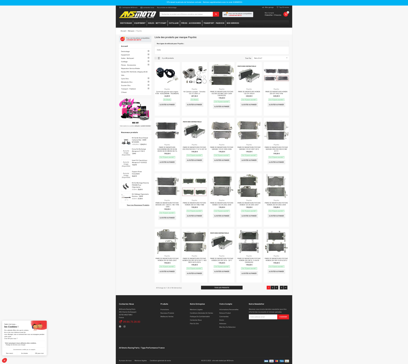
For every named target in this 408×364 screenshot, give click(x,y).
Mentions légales (196, 309)
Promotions (165, 309)
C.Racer (124, 92)
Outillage (124, 62)
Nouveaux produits (167, 313)
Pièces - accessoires (128, 65)
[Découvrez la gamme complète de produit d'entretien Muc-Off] (135, 112)
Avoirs (221, 320)
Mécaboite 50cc (126, 82)
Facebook (120, 327)
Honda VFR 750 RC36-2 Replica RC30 (134, 72)
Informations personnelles (229, 309)
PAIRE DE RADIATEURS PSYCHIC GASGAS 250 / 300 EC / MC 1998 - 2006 (167, 205)
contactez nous (148, 7)
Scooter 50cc (126, 85)
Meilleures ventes (167, 316)
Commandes (224, 316)
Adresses (222, 323)
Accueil (124, 46)
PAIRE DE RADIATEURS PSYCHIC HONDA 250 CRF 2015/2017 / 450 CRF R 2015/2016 (195, 260)
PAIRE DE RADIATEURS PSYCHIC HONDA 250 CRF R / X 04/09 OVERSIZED (249, 260)
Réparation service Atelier (130, 68)
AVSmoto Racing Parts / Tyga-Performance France (142, 348)
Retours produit (225, 313)
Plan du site (194, 323)
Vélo (122, 75)
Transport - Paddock (128, 89)
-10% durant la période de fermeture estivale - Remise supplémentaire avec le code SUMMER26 (204, 2)
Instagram (125, 327)
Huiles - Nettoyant (127, 58)
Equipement (125, 55)
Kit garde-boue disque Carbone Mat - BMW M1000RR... (140, 140)
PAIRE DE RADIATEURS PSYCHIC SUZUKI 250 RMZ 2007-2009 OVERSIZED (221, 93)
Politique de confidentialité (200, 316)
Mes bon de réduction (227, 327)
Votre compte (225, 304)
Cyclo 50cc (125, 79)
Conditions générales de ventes (201, 313)
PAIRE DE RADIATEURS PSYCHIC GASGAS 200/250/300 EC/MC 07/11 (276, 149)
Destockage (125, 51)
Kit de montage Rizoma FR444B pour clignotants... (140, 185)
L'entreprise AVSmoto (129, 7)
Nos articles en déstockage (166, 7)
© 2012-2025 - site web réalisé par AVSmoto (217, 360)
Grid (156, 58)
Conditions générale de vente (160, 360)
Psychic (167, 89)
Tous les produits (221, 287)
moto (159, 50)
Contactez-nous (126, 304)
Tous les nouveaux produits (138, 205)
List (159, 58)
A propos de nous (125, 360)
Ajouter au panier (167, 104)
